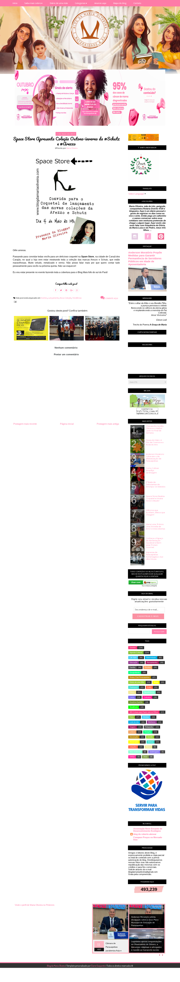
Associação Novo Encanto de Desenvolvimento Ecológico (147, 829)
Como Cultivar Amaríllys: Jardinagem (152, 470)
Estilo (149, 687)
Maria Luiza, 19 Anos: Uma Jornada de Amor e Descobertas (155, 526)
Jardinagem (154, 752)
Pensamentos (152, 663)
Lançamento (53, 298)
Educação (133, 663)
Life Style (133, 658)
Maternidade (151, 658)
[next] (162, 955)
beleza (150, 742)
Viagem (133, 727)
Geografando (135, 672)
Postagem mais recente (25, 424)
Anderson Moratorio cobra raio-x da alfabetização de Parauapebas (155, 457)
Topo (173, 978)
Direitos (146, 717)
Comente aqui (111, 298)
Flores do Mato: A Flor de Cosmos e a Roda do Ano (154, 442)
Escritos (148, 667)
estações (133, 747)
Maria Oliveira (71, 148)
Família (132, 667)
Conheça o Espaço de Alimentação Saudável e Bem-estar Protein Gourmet (154, 542)
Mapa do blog (119, 3)
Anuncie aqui (100, 3)
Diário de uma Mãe (137, 682)
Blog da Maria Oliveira (56, 965)
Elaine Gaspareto (98, 965)
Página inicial (67, 424)
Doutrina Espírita (136, 702)
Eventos (44, 298)
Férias (148, 747)
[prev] (159, 955)
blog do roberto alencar (144, 834)
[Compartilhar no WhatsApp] (77, 290)
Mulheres (151, 722)
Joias (145, 757)
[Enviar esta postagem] (14, 301)
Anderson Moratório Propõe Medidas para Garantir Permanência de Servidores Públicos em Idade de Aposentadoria (145, 258)
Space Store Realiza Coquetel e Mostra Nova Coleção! (155, 498)
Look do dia (134, 722)
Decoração (134, 737)
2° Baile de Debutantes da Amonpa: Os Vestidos (155, 484)
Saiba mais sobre (33, 3)
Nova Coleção (66, 298)
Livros (132, 697)
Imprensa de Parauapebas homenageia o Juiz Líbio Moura (154, 555)
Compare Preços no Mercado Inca (147, 838)
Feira (132, 717)
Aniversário (134, 742)
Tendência (76, 298)
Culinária (147, 697)
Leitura (132, 732)
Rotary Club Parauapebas (140, 677)
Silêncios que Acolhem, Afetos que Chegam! (155, 512)
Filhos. (132, 692)
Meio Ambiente (135, 752)
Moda (156, 682)
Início (15, 3)
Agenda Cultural (136, 653)
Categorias (81, 3)
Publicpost (134, 687)
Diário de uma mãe (59, 3)
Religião (148, 732)
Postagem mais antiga (108, 424)
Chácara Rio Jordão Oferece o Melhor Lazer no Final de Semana (155, 429)
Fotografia (149, 727)
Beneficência (149, 692)
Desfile (150, 737)
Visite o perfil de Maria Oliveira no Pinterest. (35, 905)
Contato (137, 3)
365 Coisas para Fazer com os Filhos (144, 712)
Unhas (132, 757)
